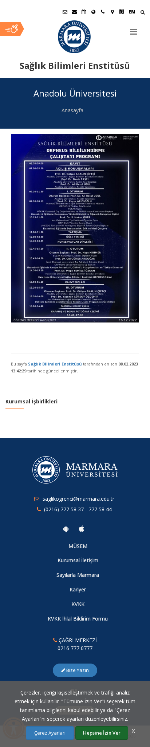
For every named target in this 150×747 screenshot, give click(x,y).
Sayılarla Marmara (77, 574)
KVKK (77, 604)
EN (132, 11)
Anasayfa (72, 110)
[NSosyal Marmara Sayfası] (121, 11)
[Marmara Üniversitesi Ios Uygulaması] (81, 529)
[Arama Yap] (142, 12)
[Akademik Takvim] (83, 11)
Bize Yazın (77, 670)
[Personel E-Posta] (74, 11)
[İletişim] (102, 11)
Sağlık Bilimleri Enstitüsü (55, 364)
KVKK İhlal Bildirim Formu (78, 618)
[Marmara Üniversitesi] (75, 36)
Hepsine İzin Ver (102, 733)
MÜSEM (77, 546)
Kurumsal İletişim (78, 560)
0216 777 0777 (75, 648)
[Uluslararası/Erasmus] (93, 11)
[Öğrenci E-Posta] (64, 11)
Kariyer (78, 589)
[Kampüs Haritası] (112, 11)
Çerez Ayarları (50, 733)
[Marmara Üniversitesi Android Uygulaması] (66, 529)
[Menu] (134, 28)
